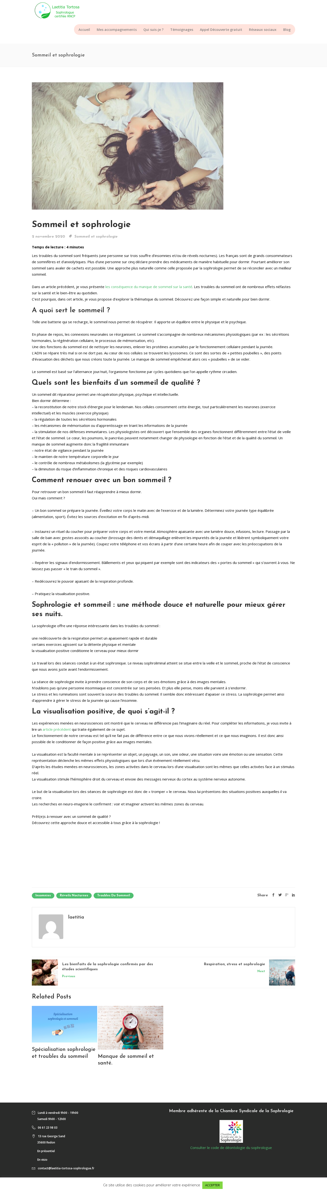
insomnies (43, 895)
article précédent (57, 729)
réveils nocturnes (74, 895)
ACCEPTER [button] (212, 1185)
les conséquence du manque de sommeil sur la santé (148, 286)
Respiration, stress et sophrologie (234, 964)
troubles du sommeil (113, 895)
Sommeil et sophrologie (81, 224)
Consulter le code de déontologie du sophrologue (231, 1147)
